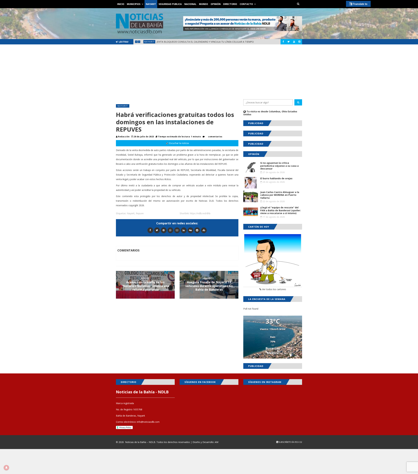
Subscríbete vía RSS (288, 442)
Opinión (216, 4)
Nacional (190, 4)
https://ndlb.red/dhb (200, 213)
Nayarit (151, 4)
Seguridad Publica (170, 4)
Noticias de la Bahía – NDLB (140, 442)
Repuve (140, 213)
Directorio (230, 4)
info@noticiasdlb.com (148, 421)
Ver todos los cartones (273, 289)
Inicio (120, 4)
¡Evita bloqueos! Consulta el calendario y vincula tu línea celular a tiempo (205, 41)
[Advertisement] (209, 72)
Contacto (246, 4)
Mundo (203, 4)
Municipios (133, 4)
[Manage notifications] (6, 467)
